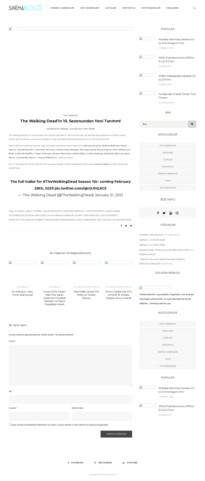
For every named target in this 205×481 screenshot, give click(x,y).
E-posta (13, 408)
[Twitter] (164, 213)
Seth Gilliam (104, 220)
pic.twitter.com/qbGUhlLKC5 (81, 188)
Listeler (110, 8)
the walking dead (121, 220)
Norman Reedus (68, 220)
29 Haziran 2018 (167, 103)
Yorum (12, 341)
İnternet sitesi (77, 408)
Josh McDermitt (109, 215)
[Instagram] (177, 213)
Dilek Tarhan (60, 129)
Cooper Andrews (94, 211)
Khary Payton (17, 220)
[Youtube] (170, 213)
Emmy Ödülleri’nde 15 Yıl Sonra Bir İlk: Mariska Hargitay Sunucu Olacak (118, 295)
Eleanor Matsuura (35, 215)
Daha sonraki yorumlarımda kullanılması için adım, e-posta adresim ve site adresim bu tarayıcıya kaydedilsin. (59, 425)
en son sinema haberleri (60, 215)
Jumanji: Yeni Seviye (150, 234)
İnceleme (172, 8)
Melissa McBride (35, 220)
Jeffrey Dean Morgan (87, 215)
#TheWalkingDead (60, 181)
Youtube (132, 463)
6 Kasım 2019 (165, 66)
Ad (11, 391)
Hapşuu (143, 240)
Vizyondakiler (150, 8)
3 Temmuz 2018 (166, 48)
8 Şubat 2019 (165, 84)
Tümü (168, 180)
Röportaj (129, 8)
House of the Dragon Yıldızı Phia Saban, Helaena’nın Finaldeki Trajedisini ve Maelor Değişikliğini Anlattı (54, 298)
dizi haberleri (16, 215)
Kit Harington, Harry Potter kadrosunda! (22, 293)
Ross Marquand (87, 220)
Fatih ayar (159, 240)
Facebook (77, 463)
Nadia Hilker (52, 220)
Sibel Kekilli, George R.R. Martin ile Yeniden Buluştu (86, 295)
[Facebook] (158, 213)
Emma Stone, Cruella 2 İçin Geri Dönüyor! (164, 250)
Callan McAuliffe (52, 211)
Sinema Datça (147, 254)
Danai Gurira (112, 211)
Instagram (105, 463)
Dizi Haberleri (89, 8)
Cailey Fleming (33, 211)
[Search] (194, 8)
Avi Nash (20, 211)
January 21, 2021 (109, 195)
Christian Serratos (73, 211)
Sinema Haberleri (62, 8)
